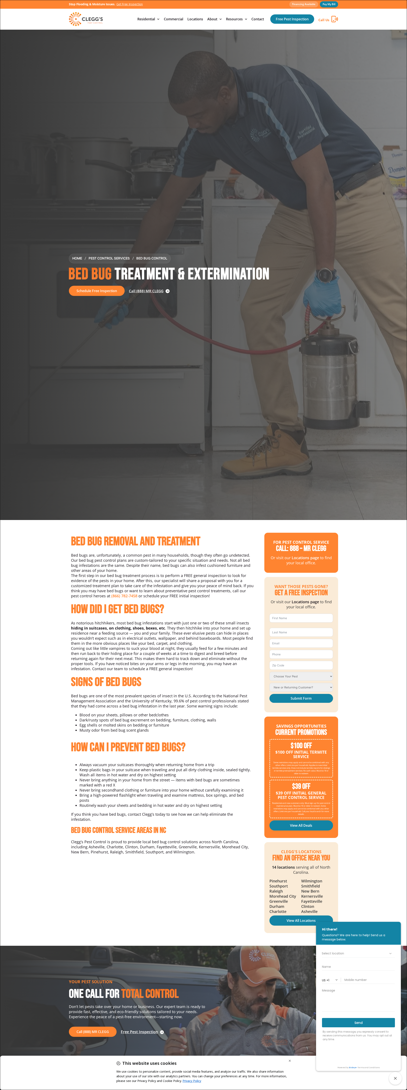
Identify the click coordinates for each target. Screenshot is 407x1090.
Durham (276, 906)
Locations (195, 19)
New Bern (310, 891)
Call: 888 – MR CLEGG (301, 548)
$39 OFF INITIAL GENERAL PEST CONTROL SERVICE (301, 795)
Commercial (173, 19)
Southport (278, 886)
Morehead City (282, 896)
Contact (257, 19)
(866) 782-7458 (124, 595)
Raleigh (276, 891)
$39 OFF (301, 786)
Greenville (278, 901)
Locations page (305, 557)
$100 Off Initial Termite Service (301, 754)
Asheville (309, 911)
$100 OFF (301, 745)
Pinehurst (278, 880)
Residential (146, 19)
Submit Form (301, 698)
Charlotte (277, 911)
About (212, 19)
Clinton (307, 906)
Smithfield (310, 886)
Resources (234, 19)
